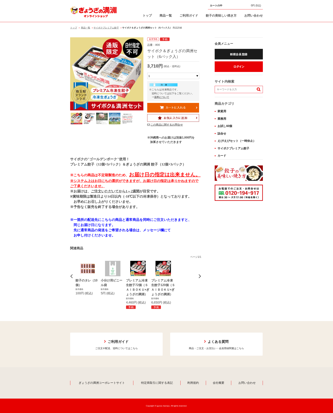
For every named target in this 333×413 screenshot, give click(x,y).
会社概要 (218, 382)
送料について (161, 97)
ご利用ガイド (189, 15)
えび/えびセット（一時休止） (237, 140)
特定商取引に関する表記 (157, 382)
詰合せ (222, 133)
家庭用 (222, 111)
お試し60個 (225, 126)
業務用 (222, 118)
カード (222, 155)
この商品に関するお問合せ (167, 124)
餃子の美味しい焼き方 (221, 15)
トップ (147, 15)
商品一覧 (166, 15)
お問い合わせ (253, 15)
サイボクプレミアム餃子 (106, 27)
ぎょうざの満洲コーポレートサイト (102, 382)
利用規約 (193, 382)
